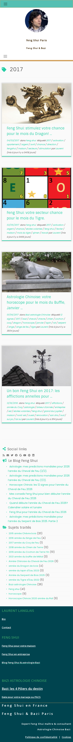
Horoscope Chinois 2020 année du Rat (31, 598)
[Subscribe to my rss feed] (5, 455)
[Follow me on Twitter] (13, 455)
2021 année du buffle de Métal (26, 556)
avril (32, 144)
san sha (54, 415)
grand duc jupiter (53, 411)
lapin (48, 322)
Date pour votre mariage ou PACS (21, 697)
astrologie (29, 407)
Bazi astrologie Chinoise (38, 314)
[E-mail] (9, 455)
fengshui (11, 148)
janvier (40, 322)
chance (41, 144)
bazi (24, 318)
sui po (10, 419)
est (10, 411)
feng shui (49, 228)
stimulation (45, 148)
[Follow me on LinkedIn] (34, 455)
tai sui (18, 419)
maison (22, 148)
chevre (42, 318)
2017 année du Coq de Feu (24, 542)
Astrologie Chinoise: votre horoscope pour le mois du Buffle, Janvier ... (36, 302)
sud (62, 415)
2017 (48, 140)
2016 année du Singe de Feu (25, 538)
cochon (59, 318)
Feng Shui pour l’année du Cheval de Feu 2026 (37, 512)
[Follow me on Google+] (21, 455)
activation (58, 140)
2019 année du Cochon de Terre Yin (29, 552)
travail (45, 232)
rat (54, 322)
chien (50, 318)
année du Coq (14, 407)
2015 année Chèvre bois (22, 533)
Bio (4, 619)
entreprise (60, 407)
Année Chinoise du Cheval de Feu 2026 (31, 561)
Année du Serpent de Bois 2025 (27, 575)
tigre (33, 326)
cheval (32, 318)
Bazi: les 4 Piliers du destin (22, 688)
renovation (42, 415)
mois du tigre (24, 232)
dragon (17, 322)
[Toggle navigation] (5, 3)
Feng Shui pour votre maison (19, 645)
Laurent (59, 148)
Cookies (66, 737)
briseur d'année (44, 407)
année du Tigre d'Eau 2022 (24, 579)
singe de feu (22, 326)
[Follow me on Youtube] (25, 455)
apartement (13, 144)
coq (9, 322)
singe (11, 326)
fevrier (59, 228)
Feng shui (31, 140)
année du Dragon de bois (23, 566)
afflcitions (57, 403)
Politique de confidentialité (41, 737)
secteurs (32, 148)
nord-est (22, 415)
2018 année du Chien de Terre (26, 547)
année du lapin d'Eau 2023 (24, 570)
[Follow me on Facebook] (17, 455)
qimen (36, 232)
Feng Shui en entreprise (16, 654)
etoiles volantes (34, 228)
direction (52, 144)
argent (25, 144)
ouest (31, 415)
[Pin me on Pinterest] (30, 455)
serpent (62, 322)
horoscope (29, 322)
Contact (6, 627)
